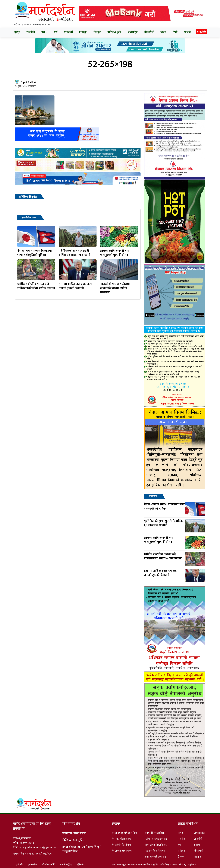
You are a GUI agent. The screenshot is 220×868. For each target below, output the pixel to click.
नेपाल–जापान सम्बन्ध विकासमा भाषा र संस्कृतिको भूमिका (34, 252)
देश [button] (43, 32)
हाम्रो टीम (19, 865)
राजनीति (30, 32)
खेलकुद (97, 32)
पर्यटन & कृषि (114, 32)
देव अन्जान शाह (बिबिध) (122, 851)
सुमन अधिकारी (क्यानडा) (155, 857)
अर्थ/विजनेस (199, 833)
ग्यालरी (187, 32)
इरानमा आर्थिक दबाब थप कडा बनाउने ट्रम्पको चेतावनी (75, 286)
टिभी (175, 32)
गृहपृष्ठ (17, 32)
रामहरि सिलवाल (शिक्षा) (155, 833)
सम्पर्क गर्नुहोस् (66, 865)
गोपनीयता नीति (48, 865)
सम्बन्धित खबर (29, 217)
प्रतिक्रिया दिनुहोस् (28, 197)
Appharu (192, 865)
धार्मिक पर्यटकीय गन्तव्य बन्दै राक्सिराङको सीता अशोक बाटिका (36, 286)
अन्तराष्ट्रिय (133, 32)
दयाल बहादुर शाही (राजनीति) (124, 833)
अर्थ (55, 32)
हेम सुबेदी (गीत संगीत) (121, 845)
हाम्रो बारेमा (32, 865)
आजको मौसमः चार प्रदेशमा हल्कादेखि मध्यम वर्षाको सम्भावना (115, 288)
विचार (163, 32)
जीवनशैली (149, 32)
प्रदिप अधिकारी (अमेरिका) (156, 845)
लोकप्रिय (153, 496)
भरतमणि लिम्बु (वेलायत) (155, 851)
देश (179, 845)
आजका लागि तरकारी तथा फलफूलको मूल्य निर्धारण (114, 252)
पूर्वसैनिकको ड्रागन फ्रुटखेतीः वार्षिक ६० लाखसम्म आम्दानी (74, 252)
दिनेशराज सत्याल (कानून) (156, 839)
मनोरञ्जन (83, 32)
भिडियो (197, 845)
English (201, 31)
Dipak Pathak (28, 82)
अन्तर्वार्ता (68, 32)
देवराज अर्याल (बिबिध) (121, 839)
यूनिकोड (80, 865)
